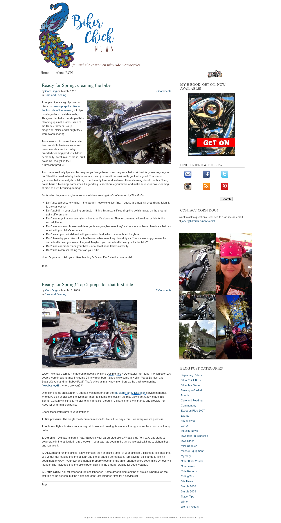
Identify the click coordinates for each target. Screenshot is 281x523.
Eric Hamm (161, 517)
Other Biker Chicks (192, 461)
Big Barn (130, 392)
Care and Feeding (55, 95)
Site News (187, 481)
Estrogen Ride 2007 (193, 410)
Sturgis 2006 (188, 486)
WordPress (188, 517)
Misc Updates (189, 446)
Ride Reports (189, 471)
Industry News (189, 430)
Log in (199, 517)
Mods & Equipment (192, 451)
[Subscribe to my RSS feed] (206, 189)
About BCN (64, 72)
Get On (185, 425)
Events (185, 415)
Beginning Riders (191, 375)
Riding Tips (188, 476)
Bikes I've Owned (191, 385)
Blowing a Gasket (191, 390)
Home (45, 72)
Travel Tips (187, 496)
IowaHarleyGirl (51, 385)
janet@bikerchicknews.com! (198, 221)
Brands (185, 395)
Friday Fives (188, 420)
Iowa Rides (187, 441)
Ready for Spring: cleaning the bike (76, 85)
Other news (188, 466)
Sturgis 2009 (188, 491)
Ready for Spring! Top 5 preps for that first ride (87, 284)
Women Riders (190, 506)
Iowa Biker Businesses (194, 435)
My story (186, 456)
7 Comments (163, 91)
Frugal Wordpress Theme (137, 517)
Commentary (188, 405)
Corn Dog (51, 91)
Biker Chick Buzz (191, 380)
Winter (185, 501)
